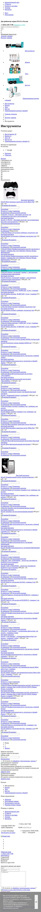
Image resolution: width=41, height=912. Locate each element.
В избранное (5, 213)
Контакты (8, 9)
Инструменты (30, 51)
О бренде (8, 4)
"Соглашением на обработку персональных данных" (12, 907)
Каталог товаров (6, 36)
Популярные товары (12, 801)
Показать (8, 153)
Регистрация (9, 15)
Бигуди (27, 85)
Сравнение (16, 211)
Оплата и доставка (11, 6)
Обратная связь (6, 852)
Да (9, 150)
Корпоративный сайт (12, 2)
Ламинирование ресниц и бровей (16, 141)
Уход (26, 74)
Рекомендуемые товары (13, 805)
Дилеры (7, 8)
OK (36, 902)
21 (29, 141)
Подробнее (4, 209)
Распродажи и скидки (12, 803)
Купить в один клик (23, 890)
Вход (6, 13)
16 (11, 139)
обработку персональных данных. (24, 761)
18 (9, 138)
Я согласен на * (20, 761)
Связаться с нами (19, 25)
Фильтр (3, 158)
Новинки (8, 799)
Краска (27, 62)
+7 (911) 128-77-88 (7, 853)
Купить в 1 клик (6, 211)
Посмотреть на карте (8, 832)
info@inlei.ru (27, 827)
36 (15, 134)
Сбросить (8, 155)
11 (10, 136)
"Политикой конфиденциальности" (15, 904)
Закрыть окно (5, 771)
